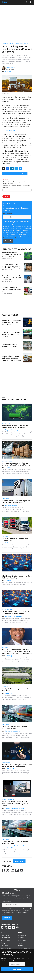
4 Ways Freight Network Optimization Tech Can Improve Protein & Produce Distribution (11, 358)
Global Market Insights (12, 731)
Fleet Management (23, 43)
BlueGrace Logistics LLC (13, 616)
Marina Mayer (10, 67)
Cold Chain (5, 498)
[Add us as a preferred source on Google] (20, 168)
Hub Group (8, 656)
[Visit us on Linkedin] (12, 870)
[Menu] (30, 2)
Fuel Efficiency (6, 423)
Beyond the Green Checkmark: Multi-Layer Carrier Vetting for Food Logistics (17, 765)
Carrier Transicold (11, 505)
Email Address (8, 213)
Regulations (6, 762)
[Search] (26, 2)
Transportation (8, 43)
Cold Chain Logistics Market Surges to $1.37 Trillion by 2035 (15, 727)
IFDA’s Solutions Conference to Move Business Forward (15, 842)
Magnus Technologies (12, 430)
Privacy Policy (14, 238)
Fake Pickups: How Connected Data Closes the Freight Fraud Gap (17, 577)
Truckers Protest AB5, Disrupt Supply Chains (9, 345)
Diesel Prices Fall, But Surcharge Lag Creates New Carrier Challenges (12, 254)
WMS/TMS (5, 354)
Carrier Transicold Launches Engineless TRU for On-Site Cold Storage (12, 277)
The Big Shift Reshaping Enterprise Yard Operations (16, 690)
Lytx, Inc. (8, 71)
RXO (6, 543)
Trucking (5, 318)
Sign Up (8, 241)
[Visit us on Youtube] (21, 870)
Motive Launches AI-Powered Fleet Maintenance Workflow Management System (15, 804)
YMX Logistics (9, 693)
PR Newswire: (10, 130)
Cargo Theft (6, 574)
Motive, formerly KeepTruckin (15, 808)
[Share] (7, 168)
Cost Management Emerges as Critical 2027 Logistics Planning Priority (15, 612)
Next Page (19, 861)
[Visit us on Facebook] (3, 870)
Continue (17, 969)
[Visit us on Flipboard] (17, 870)
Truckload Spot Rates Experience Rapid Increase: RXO (11, 289)
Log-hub (8, 467)
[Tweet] (16, 168)
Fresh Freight (9, 769)
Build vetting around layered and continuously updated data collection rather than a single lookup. (16, 773)
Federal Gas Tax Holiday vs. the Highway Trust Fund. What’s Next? (11, 322)
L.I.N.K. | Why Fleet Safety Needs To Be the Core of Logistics (11, 334)
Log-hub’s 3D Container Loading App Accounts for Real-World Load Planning (11, 266)
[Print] (3, 168)
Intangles (8, 580)
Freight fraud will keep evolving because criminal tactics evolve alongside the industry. (17, 583)
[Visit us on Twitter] (8, 870)
